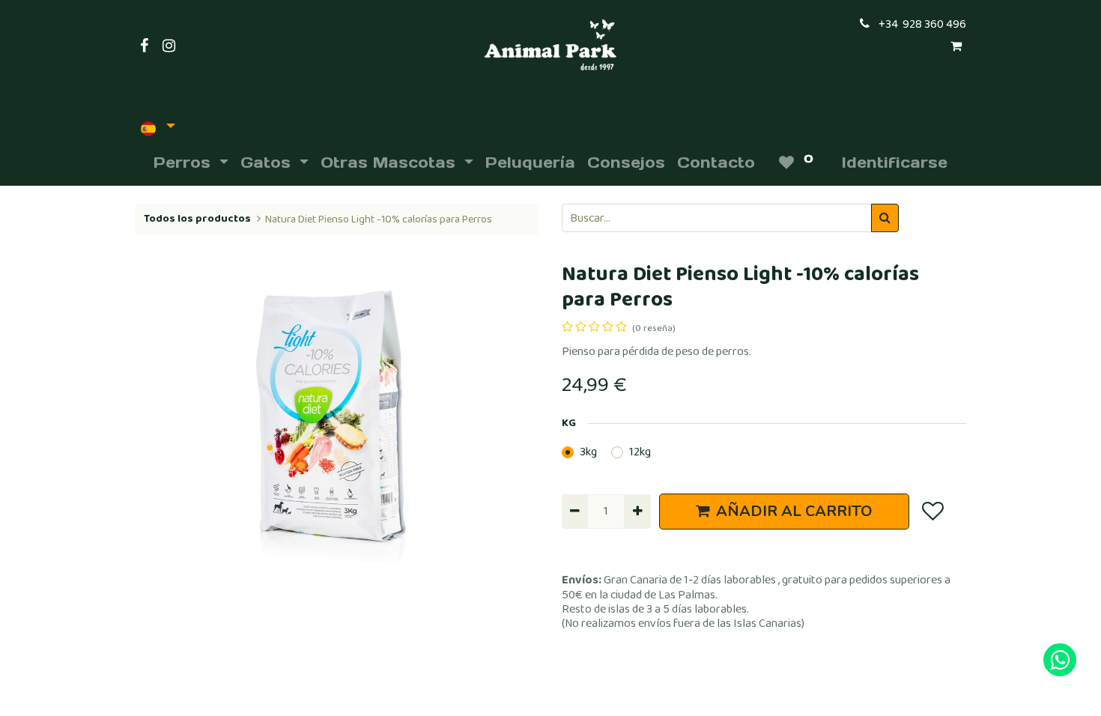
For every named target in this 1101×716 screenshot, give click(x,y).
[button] (932, 512)
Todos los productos (197, 219)
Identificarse (894, 162)
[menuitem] (530, 162)
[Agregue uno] (637, 511)
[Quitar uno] (575, 511)
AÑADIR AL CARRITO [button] (794, 511)
